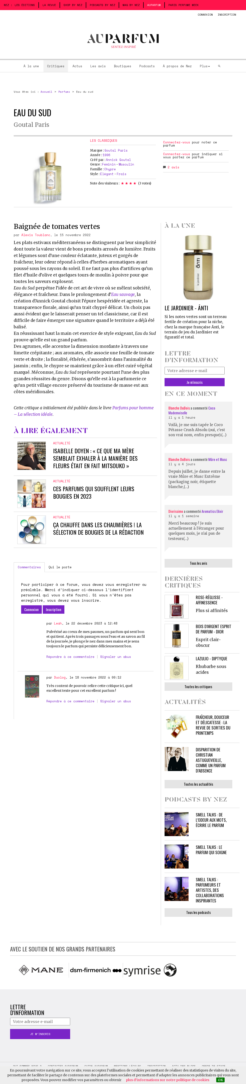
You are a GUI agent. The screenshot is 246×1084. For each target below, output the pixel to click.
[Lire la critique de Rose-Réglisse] (177, 607)
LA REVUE (49, 5)
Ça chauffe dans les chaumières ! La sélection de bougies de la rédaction (98, 528)
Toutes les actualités (198, 784)
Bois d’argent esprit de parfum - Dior (213, 629)
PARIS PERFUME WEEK (183, 5)
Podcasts (147, 66)
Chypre (110, 169)
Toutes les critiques (198, 686)
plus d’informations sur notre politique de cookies (167, 1080)
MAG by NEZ (131, 5)
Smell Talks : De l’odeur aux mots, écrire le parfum (211, 820)
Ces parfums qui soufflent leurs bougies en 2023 (93, 492)
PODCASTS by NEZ (102, 5)
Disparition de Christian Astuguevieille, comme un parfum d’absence (211, 760)
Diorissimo (175, 511)
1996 (106, 155)
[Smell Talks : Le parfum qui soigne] (177, 857)
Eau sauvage (123, 294)
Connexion (205, 15)
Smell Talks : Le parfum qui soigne (211, 849)
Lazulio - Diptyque (211, 658)
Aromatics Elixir (212, 511)
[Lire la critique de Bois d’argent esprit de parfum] (177, 636)
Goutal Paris (31, 125)
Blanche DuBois (179, 407)
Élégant (107, 173)
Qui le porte (60, 567)
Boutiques (122, 66)
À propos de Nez (177, 66)
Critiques (55, 66)
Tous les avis (198, 563)
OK (220, 1080)
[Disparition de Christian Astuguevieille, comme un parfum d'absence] (177, 759)
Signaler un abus (115, 656)
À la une (31, 66)
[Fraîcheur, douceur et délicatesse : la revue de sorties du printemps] (177, 727)
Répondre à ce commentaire (70, 656)
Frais (121, 173)
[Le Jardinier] (198, 267)
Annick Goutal (118, 159)
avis (173, 167)
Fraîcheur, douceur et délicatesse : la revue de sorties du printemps (213, 725)
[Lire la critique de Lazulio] (177, 668)
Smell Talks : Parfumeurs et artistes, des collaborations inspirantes (210, 890)
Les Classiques (103, 140)
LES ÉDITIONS (25, 5)
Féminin (109, 164)
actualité (61, 443)
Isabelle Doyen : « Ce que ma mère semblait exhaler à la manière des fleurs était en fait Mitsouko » (95, 458)
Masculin (126, 164)
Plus (204, 66)
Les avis (98, 66)
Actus (77, 66)
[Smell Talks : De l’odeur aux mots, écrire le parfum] (177, 824)
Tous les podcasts (198, 912)
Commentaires (29, 567)
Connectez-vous (176, 142)
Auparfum (154, 5)
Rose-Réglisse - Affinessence (209, 600)
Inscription (227, 15)
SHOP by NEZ (73, 5)
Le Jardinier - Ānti (186, 307)
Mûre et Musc (217, 459)
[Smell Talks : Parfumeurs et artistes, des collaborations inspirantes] (177, 889)
